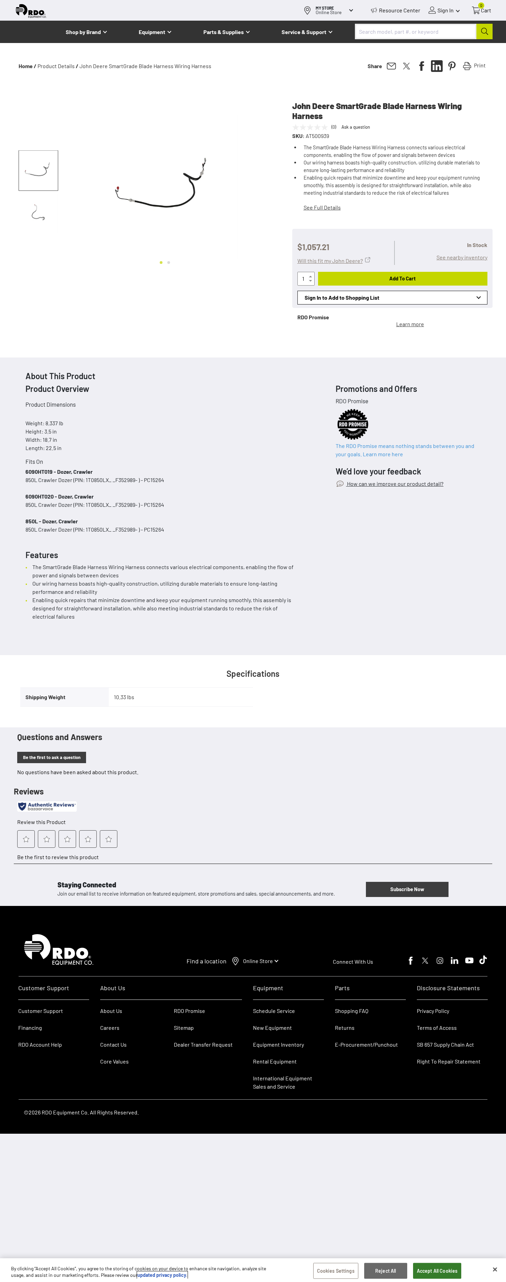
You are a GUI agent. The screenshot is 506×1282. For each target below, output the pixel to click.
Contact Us (113, 1044)
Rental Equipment (275, 1061)
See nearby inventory (461, 257)
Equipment (152, 32)
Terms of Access (437, 1027)
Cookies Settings (336, 1271)
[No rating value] (311, 127)
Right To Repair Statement (449, 1061)
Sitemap (184, 1027)
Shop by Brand (83, 32)
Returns (345, 1027)
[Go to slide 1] (161, 262)
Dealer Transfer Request (203, 1044)
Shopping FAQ (351, 1010)
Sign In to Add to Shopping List (342, 297)
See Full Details (322, 207)
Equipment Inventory (278, 1044)
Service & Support (304, 32)
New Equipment (272, 1027)
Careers (109, 1027)
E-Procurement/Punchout (366, 1044)
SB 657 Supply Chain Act (445, 1044)
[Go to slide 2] (168, 262)
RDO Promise (189, 1010)
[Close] (495, 1269)
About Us (111, 1010)
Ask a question (355, 127)
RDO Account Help (40, 1044)
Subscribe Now (407, 889)
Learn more (410, 324)
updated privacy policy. (162, 1275)
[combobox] (424, 31)
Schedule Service (274, 1010)
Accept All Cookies (437, 1271)
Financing (30, 1027)
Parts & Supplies (223, 32)
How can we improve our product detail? (394, 483)
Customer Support (40, 1010)
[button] (38, 170)
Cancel (31, 1239)
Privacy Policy (433, 1010)
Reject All (385, 1271)
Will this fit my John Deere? (330, 260)
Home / (27, 66)
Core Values (114, 1061)
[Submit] (484, 31)
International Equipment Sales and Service (282, 1082)
